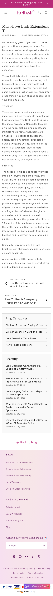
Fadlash (13, 568)
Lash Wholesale (14, 514)
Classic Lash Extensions (18, 469)
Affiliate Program (14, 520)
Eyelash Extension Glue (18, 488)
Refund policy (44, 568)
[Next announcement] (47, 4)
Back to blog (28, 442)
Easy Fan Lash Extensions (19, 462)
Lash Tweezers (13, 482)
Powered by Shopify (26, 568)
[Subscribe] (43, 545)
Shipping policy (18, 577)
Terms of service (35, 573)
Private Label (13, 507)
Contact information (36, 577)
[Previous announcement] (5, 4)
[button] (6, 12)
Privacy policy (19, 573)
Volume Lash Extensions (18, 475)
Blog (8, 527)
